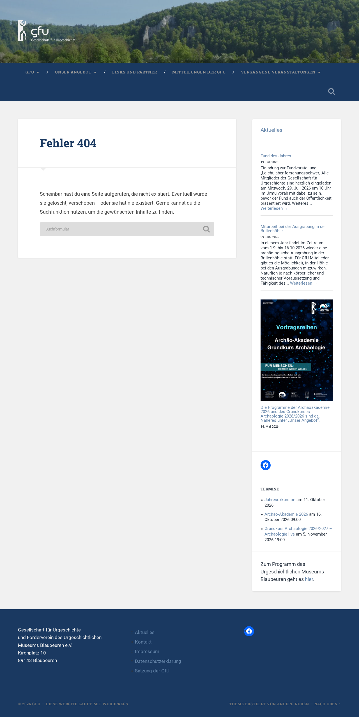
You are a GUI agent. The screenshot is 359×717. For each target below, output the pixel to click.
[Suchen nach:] (127, 229)
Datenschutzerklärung (158, 661)
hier (309, 579)
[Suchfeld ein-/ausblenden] (331, 91)
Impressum (147, 651)
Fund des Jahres (276, 155)
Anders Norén (293, 704)
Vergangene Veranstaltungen (278, 72)
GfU (30, 72)
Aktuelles (271, 130)
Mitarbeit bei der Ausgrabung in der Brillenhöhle (293, 228)
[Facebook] (266, 465)
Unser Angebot (73, 72)
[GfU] (46, 31)
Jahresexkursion (279, 499)
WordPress (115, 704)
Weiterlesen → (274, 208)
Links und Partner (134, 72)
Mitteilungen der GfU (199, 72)
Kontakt (143, 642)
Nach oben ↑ (327, 704)
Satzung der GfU (152, 671)
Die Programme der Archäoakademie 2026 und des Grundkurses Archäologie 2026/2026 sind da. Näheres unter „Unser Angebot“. (295, 414)
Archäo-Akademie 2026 (286, 514)
